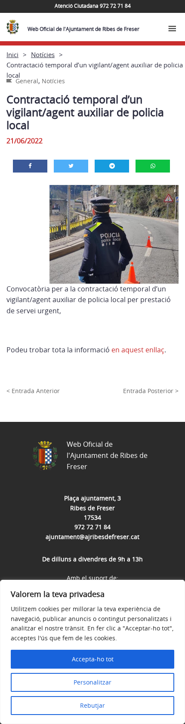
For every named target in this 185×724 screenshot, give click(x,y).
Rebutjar (92, 705)
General (26, 81)
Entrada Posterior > (151, 391)
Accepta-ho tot (93, 659)
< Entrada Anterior (33, 391)
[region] (92, 652)
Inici (12, 54)
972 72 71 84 (92, 527)
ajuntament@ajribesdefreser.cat (92, 537)
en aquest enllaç (137, 349)
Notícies (43, 54)
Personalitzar (92, 682)
